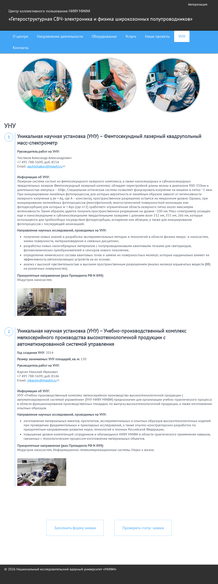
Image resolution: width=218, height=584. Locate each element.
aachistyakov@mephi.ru (46, 166)
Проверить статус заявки (143, 527)
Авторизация (197, 4)
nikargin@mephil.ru (43, 380)
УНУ (181, 36)
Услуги (130, 36)
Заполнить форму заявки (75, 527)
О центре (20, 36)
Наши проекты (157, 36)
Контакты (21, 47)
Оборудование (104, 36)
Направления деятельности (60, 36)
